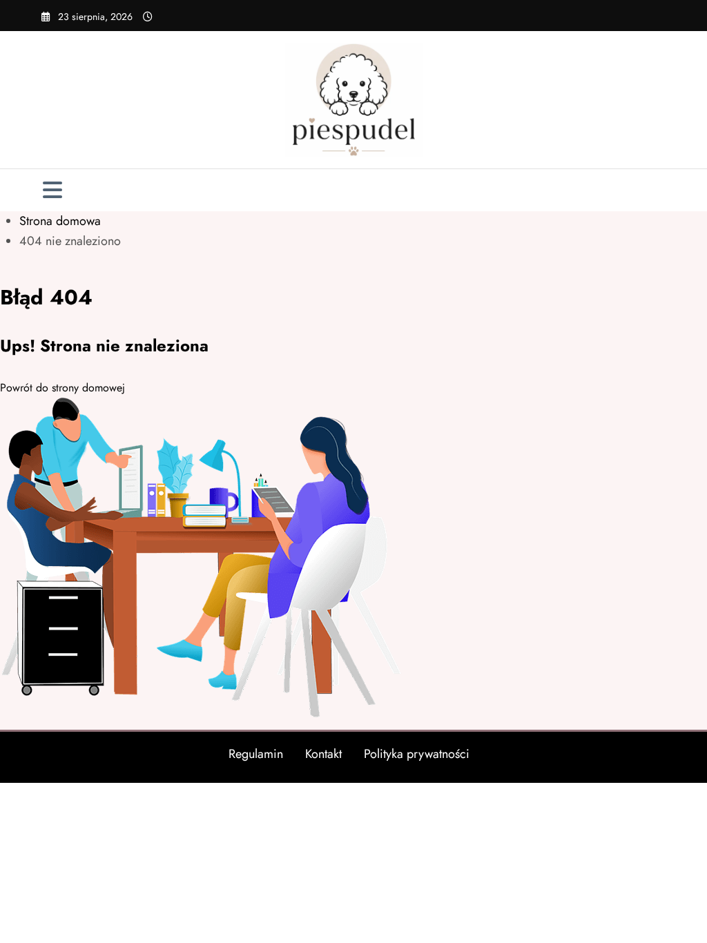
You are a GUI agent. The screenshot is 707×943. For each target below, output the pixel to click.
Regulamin (256, 754)
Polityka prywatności (416, 754)
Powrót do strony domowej (62, 388)
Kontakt (323, 754)
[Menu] (52, 190)
